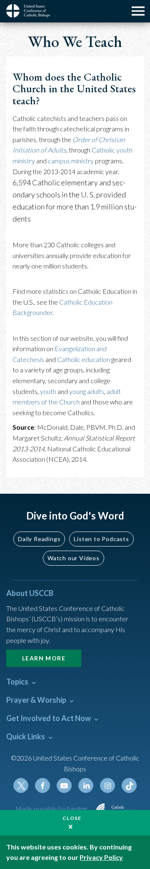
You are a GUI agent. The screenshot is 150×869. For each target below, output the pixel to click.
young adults (86, 391)
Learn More (43, 658)
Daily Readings (39, 538)
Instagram (107, 785)
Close (72, 818)
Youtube (64, 785)
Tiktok (129, 785)
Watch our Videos (74, 557)
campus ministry (71, 161)
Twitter (20, 785)
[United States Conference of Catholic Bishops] (31, 10)
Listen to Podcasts (101, 538)
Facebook (42, 785)
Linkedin (85, 785)
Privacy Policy (101, 857)
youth (48, 391)
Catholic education (83, 359)
